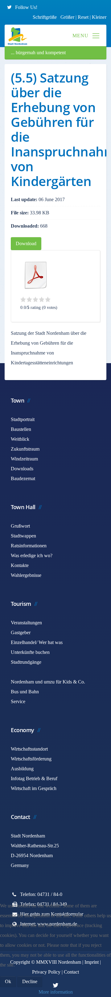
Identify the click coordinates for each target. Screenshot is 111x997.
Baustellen (21, 429)
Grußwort (20, 526)
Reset (84, 17)
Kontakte (20, 565)
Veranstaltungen (26, 622)
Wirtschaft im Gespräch (33, 788)
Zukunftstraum (25, 449)
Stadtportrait (23, 419)
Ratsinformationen (29, 545)
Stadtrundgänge (26, 662)
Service (18, 701)
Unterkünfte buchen (30, 652)
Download (26, 243)
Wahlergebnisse (26, 575)
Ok (8, 981)
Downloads (22, 468)
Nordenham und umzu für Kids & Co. (48, 681)
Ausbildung (22, 768)
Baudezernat (23, 478)
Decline (29, 981)
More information (56, 992)
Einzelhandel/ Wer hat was (37, 642)
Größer (67, 17)
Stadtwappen (23, 535)
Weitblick (20, 439)
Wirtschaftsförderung (31, 758)
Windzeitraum (24, 458)
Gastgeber (21, 632)
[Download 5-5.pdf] (35, 275)
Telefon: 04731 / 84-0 (41, 894)
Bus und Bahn (25, 691)
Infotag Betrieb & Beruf (34, 778)
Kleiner (99, 17)
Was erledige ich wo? (31, 555)
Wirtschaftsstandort (29, 749)
